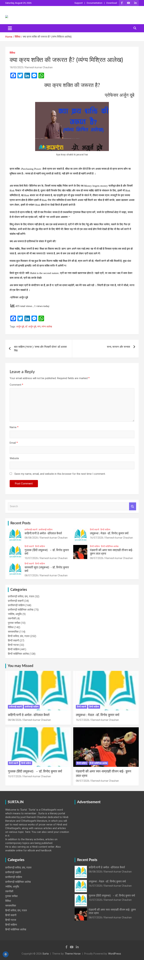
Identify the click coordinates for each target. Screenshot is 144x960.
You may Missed (20, 666)
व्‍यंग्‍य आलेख (47, 326)
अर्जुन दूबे (20, 326)
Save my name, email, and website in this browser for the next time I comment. (60, 473)
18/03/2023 (16, 67)
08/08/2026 (31, 537)
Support (78, 3)
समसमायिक (13, 631)
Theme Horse (73, 953)
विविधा (12, 52)
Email (14, 442)
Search (132, 506)
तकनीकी (12, 618)
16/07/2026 (96, 537)
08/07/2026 (96, 558)
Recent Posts (20, 523)
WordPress (114, 953)
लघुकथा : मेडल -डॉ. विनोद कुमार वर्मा (109, 533)
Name (14, 427)
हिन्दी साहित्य (105, 529)
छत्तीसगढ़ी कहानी (31, 529)
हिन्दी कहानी (94, 529)
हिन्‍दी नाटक (13, 645)
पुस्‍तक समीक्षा (14, 622)
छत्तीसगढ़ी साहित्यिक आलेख (20, 609)
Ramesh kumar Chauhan (39, 67)
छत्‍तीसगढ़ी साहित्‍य (46, 529)
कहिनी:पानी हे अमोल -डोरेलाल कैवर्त (43, 533)
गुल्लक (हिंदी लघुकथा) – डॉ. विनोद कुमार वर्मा (35, 771)
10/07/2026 (31, 558)
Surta (45, 953)
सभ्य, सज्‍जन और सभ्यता (118, 346)
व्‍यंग (39, 326)
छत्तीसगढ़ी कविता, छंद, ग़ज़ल (21, 596)
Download (111, 3)
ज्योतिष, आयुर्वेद (15, 614)
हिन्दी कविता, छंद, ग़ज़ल (19, 636)
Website (14, 458)
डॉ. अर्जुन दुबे (30, 326)
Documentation (94, 3)
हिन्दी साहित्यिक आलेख (109, 546)
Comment (16, 384)
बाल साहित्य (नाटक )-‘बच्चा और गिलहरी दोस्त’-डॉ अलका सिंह (40, 348)
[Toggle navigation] (10, 28)
